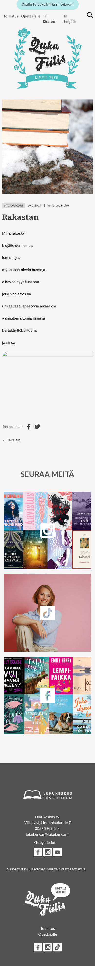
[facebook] (47, 695)
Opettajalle (31, 16)
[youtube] (57, 852)
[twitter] (47, 613)
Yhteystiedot (45, 842)
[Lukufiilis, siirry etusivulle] (47, 56)
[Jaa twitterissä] (36, 427)
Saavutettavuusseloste (26, 869)
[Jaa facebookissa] (27, 427)
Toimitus (11, 16)
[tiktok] (57, 947)
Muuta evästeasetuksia (66, 869)
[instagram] (47, 530)
